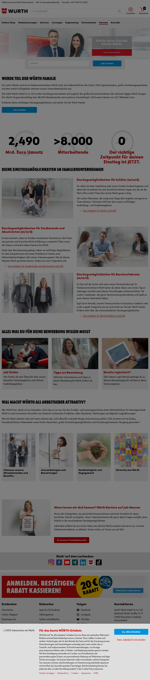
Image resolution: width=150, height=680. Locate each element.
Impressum (86, 673)
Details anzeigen (46, 673)
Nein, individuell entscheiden (131, 640)
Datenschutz (62, 673)
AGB (96, 673)
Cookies (74, 673)
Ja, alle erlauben (131, 632)
